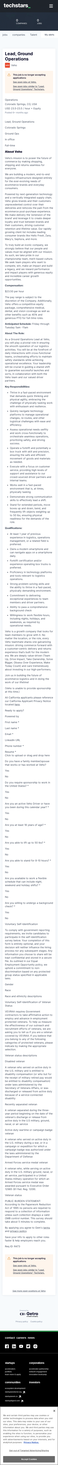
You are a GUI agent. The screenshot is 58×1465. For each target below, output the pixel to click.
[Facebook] (8, 1348)
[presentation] (29, 755)
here (17, 704)
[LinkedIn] (15, 1348)
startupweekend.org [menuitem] (13, 1392)
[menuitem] (51, 6)
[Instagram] (37, 1348)
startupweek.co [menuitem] (11, 1396)
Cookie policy (36, 1321)
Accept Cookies (29, 1459)
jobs (4, 34)
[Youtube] (22, 1348)
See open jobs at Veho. (25, 82)
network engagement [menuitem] (38, 1372)
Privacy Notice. (31, 1442)
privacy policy (18, 1231)
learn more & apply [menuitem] (13, 1374)
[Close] (54, 1410)
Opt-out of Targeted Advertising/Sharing (29, 1450)
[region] (29, 1436)
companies (18, 34)
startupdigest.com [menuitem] (12, 1401)
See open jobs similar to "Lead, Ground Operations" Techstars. (29, 88)
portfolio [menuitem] (8, 1372)
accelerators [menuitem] (10, 1369)
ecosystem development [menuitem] (15, 1388)
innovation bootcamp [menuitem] (38, 1374)
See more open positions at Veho (29, 1291)
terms (46, 1227)
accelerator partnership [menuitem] (39, 1369)
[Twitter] (29, 1348)
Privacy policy (22, 1321)
